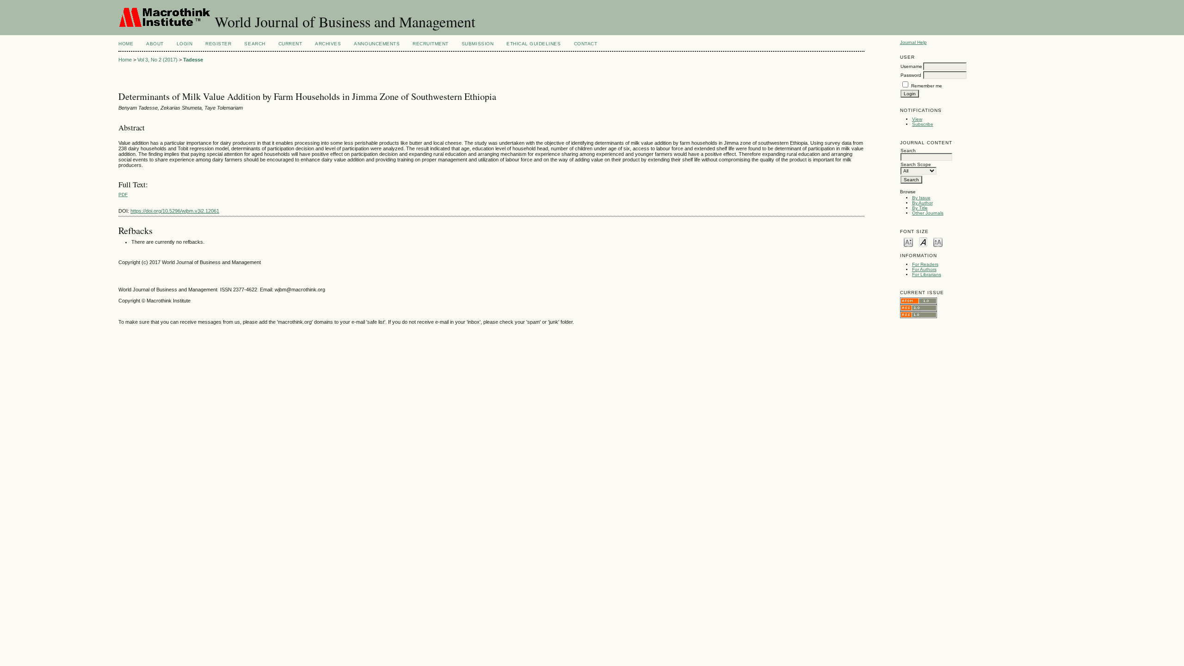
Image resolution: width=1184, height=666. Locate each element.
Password (910, 75)
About (155, 43)
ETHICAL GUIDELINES (533, 43)
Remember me (926, 85)
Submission (477, 43)
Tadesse (193, 59)
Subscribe (922, 124)
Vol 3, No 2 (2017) (157, 59)
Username (911, 66)
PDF (123, 194)
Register (218, 43)
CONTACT (586, 43)
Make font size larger (938, 241)
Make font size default (923, 241)
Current (290, 43)
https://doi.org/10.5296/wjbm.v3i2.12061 (174, 211)
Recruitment (431, 43)
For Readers (925, 264)
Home (125, 43)
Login (185, 43)
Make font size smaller (908, 241)
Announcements (377, 43)
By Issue (921, 197)
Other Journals (928, 213)
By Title (920, 207)
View (917, 119)
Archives (328, 43)
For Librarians (926, 274)
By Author (922, 202)
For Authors (924, 269)
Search (254, 43)
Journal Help (913, 42)
